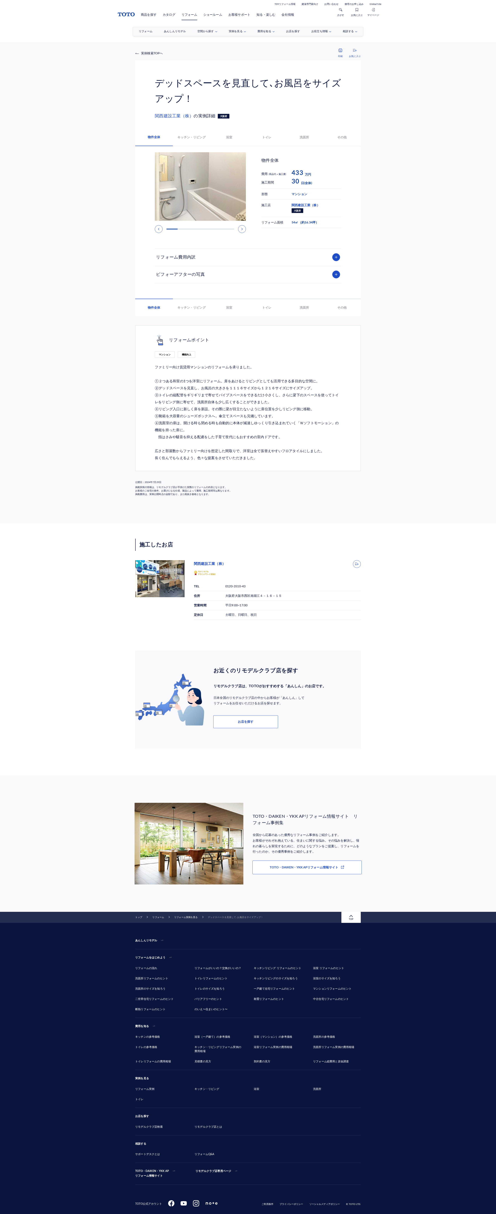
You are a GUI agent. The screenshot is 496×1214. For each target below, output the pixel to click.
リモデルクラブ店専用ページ (213, 1171)
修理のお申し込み (354, 4)
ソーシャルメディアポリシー (324, 1204)
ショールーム (212, 14)
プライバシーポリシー (291, 1204)
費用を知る (142, 1026)
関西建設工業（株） (174, 116)
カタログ (169, 14)
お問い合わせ (331, 4)
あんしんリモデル (146, 940)
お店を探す (245, 721)
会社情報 (288, 14)
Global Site (375, 4)
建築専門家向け (310, 4)
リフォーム (189, 14)
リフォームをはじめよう (150, 957)
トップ (138, 917)
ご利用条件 (267, 1204)
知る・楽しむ (266, 14)
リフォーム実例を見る (186, 917)
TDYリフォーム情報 (285, 4)
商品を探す (149, 14)
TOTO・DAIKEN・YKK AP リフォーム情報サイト (152, 1173)
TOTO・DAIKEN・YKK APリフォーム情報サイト (304, 867)
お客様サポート (239, 14)
